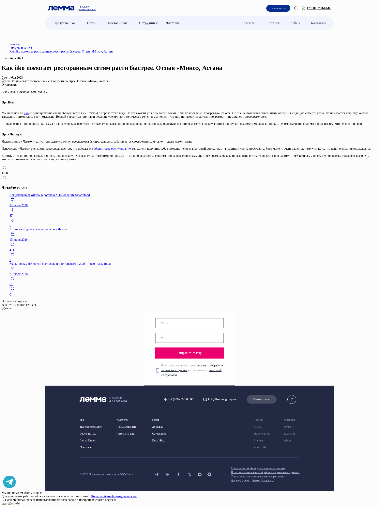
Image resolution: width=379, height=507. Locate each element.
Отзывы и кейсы (20, 48)
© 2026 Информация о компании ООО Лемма (107, 474)
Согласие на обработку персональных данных (258, 468)
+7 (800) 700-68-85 (319, 8)
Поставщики (117, 23)
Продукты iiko (64, 23)
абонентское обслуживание (112, 148)
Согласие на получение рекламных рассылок (257, 476)
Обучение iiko (88, 433)
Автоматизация (126, 433)
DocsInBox (158, 440)
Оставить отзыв (278, 8)
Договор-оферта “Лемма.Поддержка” (253, 480)
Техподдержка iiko (91, 426)
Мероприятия (261, 433)
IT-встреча (86, 447)
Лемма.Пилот (88, 440)
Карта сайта (260, 447)
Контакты (318, 23)
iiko (26, 113)
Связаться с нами (261, 399)
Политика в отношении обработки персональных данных (265, 472)
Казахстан (249, 23)
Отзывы (258, 440)
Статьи (257, 426)
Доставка (173, 23)
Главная (14, 44)
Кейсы (295, 23)
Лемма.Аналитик (127, 426)
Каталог (273, 23)
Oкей (4, 503)
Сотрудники (148, 23)
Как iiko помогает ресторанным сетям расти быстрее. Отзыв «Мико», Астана (61, 51)
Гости (91, 23)
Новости (258, 419)
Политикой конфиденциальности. (114, 496)
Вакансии (289, 433)
